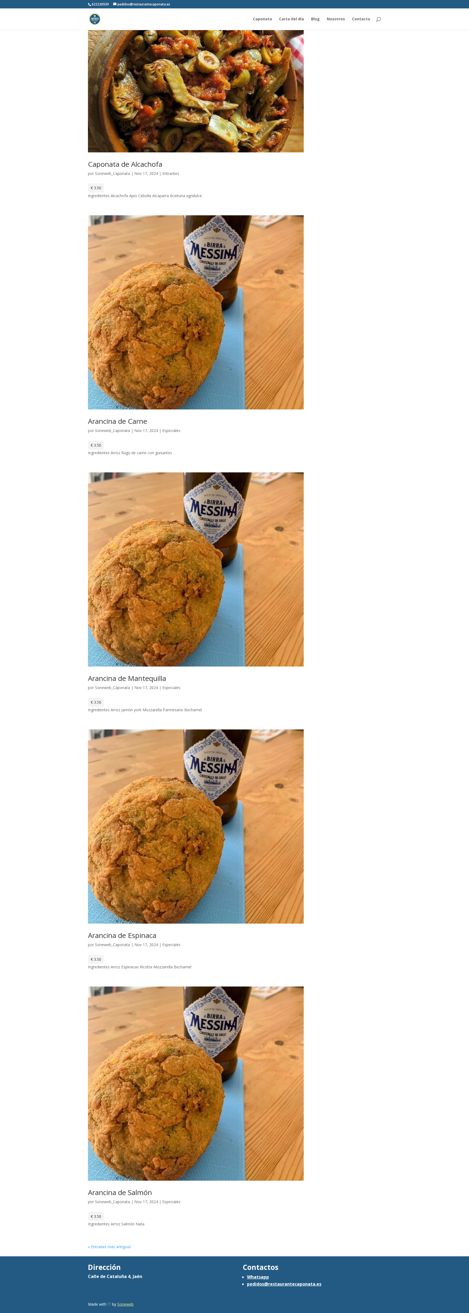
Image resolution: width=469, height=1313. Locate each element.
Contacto (361, 19)
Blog (315, 19)
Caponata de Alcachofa (125, 164)
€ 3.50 (96, 187)
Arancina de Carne (117, 421)
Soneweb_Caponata (112, 173)
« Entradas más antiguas (109, 1246)
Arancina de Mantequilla (127, 678)
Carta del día (291, 19)
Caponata (262, 19)
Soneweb (125, 1304)
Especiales (171, 430)
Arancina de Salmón (120, 1192)
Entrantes (170, 173)
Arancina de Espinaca (122, 935)
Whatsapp (258, 1277)
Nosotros (336, 19)
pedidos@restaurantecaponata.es (284, 1284)
